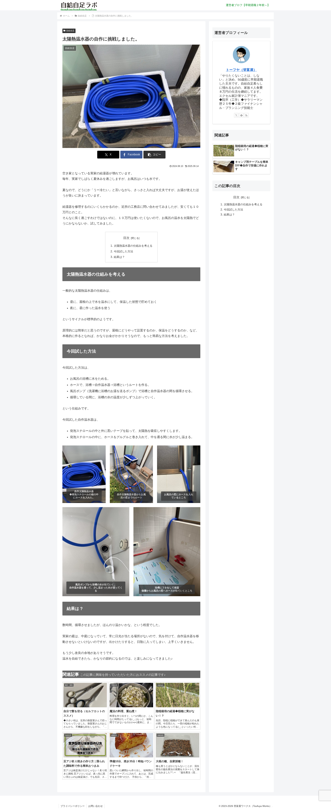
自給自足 (70, 30)
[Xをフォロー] (236, 115)
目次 (126, 238)
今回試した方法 (123, 251)
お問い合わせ (95, 806)
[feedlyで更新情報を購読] (241, 115)
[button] (154, 154)
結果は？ (119, 256)
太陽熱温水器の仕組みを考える (133, 245)
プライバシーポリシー (73, 806)
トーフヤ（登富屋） (241, 70)
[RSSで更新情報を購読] (246, 115)
